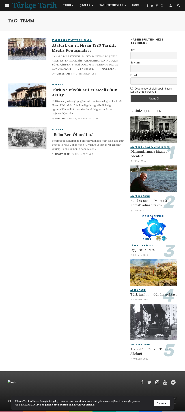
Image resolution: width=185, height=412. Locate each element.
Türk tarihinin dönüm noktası (153, 294)
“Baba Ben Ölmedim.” (72, 134)
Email (133, 75)
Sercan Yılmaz (64, 118)
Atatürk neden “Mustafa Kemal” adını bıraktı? (148, 203)
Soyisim (135, 62)
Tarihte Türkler (111, 5)
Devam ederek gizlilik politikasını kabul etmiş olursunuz (151, 90)
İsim (132, 49)
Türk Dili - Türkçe (141, 245)
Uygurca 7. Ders (142, 250)
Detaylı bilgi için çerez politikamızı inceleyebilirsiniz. (63, 404)
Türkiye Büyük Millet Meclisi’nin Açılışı (85, 92)
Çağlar (85, 5)
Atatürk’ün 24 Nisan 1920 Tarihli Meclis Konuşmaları (84, 48)
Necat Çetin (62, 154)
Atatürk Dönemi (140, 196)
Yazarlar (57, 85)
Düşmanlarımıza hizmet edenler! (148, 153)
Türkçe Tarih (63, 74)
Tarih (67, 5)
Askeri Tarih (138, 290)
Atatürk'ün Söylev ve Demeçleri (72, 40)
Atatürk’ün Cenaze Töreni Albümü (150, 351)
